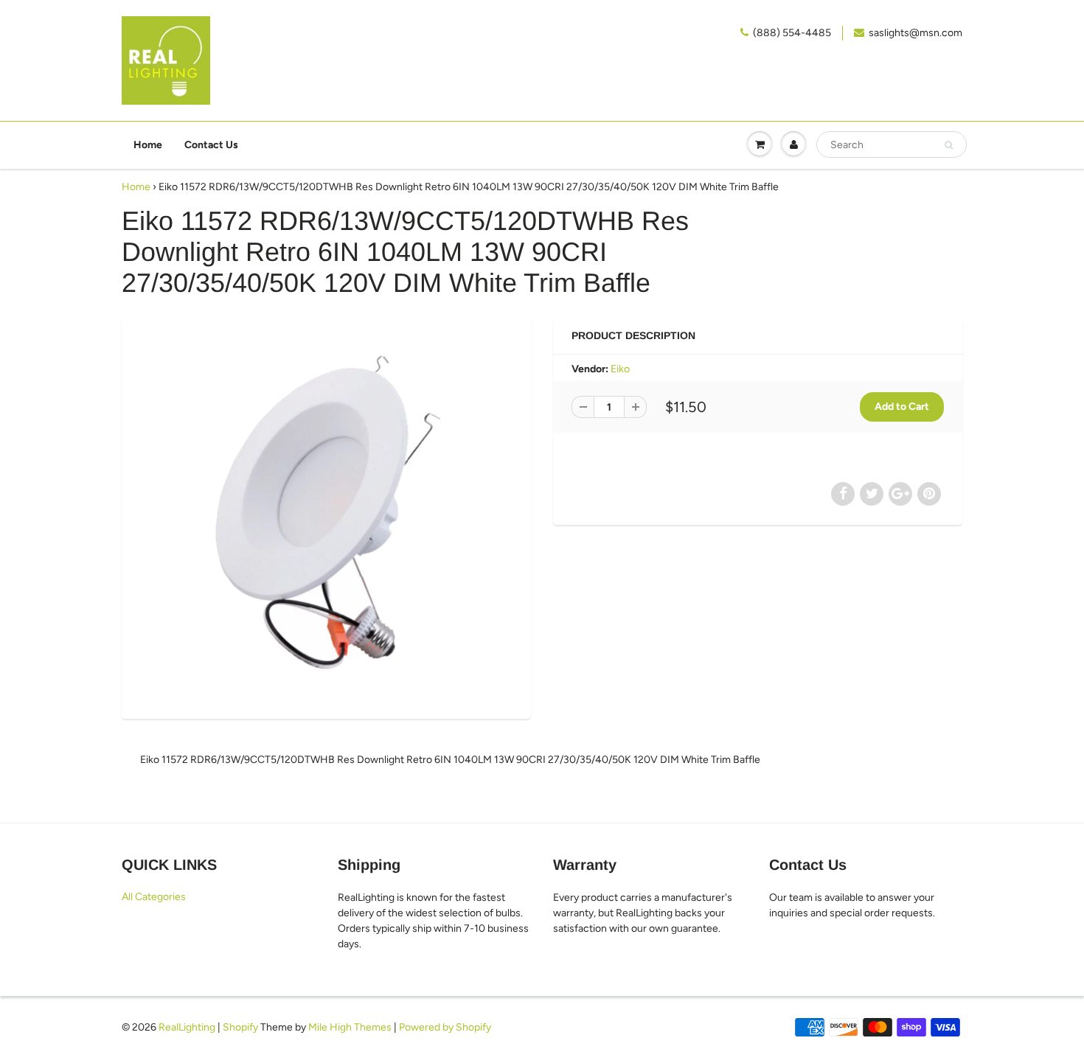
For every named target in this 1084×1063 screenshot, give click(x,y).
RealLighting (187, 1027)
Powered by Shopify (445, 1027)
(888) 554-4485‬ (792, 33)
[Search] (948, 145)
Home (147, 145)
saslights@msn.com (915, 33)
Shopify (240, 1027)
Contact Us (211, 145)
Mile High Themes (350, 1027)
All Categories (154, 897)
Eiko (620, 369)
